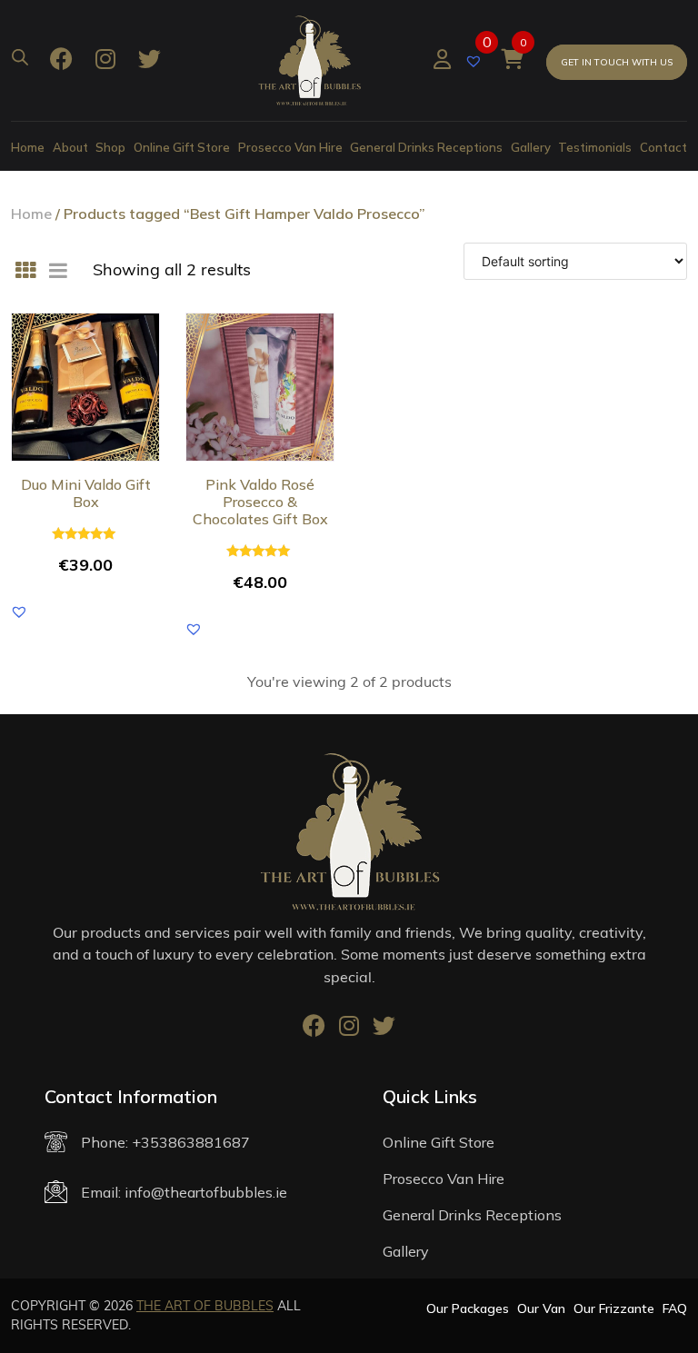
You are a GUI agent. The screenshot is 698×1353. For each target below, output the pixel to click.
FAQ (675, 1308)
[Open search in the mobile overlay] (20, 55)
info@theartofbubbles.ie (206, 1192)
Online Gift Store (182, 147)
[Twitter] (149, 61)
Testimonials (595, 147)
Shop (110, 147)
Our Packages (467, 1308)
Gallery (531, 147)
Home (28, 147)
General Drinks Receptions (426, 147)
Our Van (541, 1308)
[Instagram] (105, 61)
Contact (663, 147)
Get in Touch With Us (617, 62)
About (70, 147)
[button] (19, 611)
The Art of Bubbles (205, 1306)
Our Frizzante (613, 1308)
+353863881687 (191, 1142)
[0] (475, 60)
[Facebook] (61, 61)
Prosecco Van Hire (290, 147)
